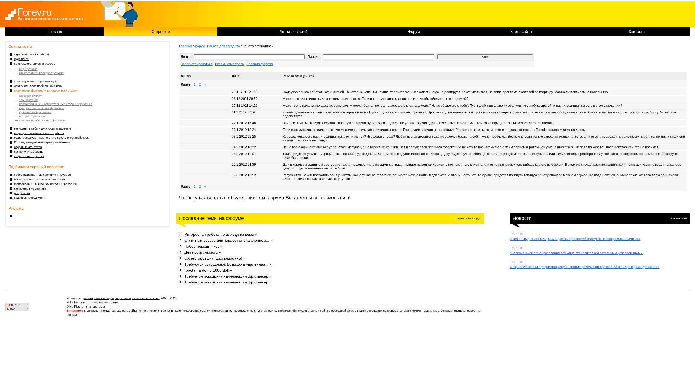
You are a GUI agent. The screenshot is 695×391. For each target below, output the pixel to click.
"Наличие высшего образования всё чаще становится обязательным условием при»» (576, 253)
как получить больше (28, 151)
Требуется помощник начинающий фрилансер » (227, 276)
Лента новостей (294, 31)
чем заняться (28, 100)
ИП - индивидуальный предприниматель (42, 142)
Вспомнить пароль (229, 64)
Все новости (678, 218)
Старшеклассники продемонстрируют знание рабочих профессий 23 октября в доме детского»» (584, 267)
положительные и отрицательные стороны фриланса (55, 104)
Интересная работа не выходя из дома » (220, 234)
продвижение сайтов (105, 302)
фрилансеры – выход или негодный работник (45, 183)
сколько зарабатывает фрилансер (42, 120)
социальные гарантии (29, 156)
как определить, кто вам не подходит (39, 179)
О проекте (161, 31)
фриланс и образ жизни (35, 112)
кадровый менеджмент (30, 197)
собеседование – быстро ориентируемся (42, 174)
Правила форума (259, 64)
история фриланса (32, 116)
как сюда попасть (31, 95)
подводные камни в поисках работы (39, 133)
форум (199, 46)
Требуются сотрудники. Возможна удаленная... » (228, 264)
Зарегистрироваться (197, 64)
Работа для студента (223, 46)
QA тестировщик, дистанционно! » (214, 258)
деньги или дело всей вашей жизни (38, 85)
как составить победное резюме (41, 73)
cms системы (95, 306)
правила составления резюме (34, 63)
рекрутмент (22, 193)
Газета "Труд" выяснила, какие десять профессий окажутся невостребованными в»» (575, 239)
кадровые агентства (28, 147)
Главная (55, 31)
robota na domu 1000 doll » (208, 270)
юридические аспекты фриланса (41, 108)
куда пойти (21, 59)
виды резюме (28, 69)
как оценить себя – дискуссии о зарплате (42, 128)
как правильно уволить (30, 188)
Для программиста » (202, 252)
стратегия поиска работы (31, 54)
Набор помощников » (203, 246)
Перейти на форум (469, 218)
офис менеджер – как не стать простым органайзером (51, 137)
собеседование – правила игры (35, 81)
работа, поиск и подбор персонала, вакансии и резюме (121, 298)
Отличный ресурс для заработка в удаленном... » (228, 240)
